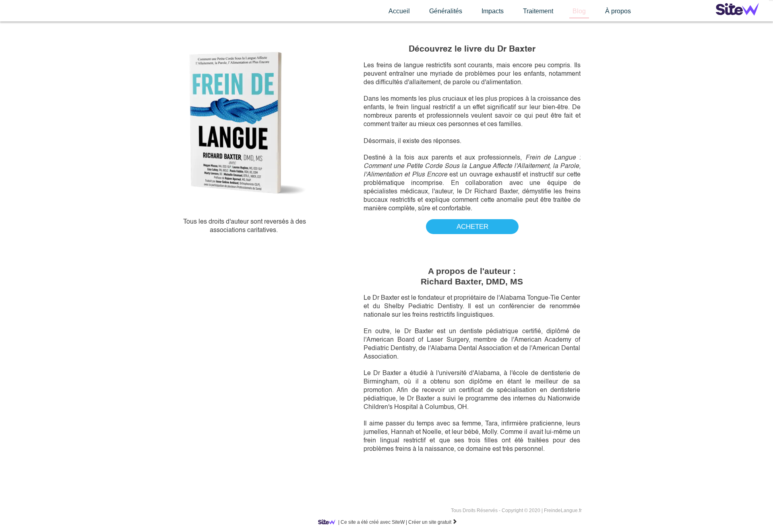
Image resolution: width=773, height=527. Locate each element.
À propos (618, 11)
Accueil (399, 11)
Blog (579, 11)
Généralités (445, 11)
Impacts (493, 11)
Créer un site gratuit (432, 522)
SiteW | (372, 522)
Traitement (538, 11)
